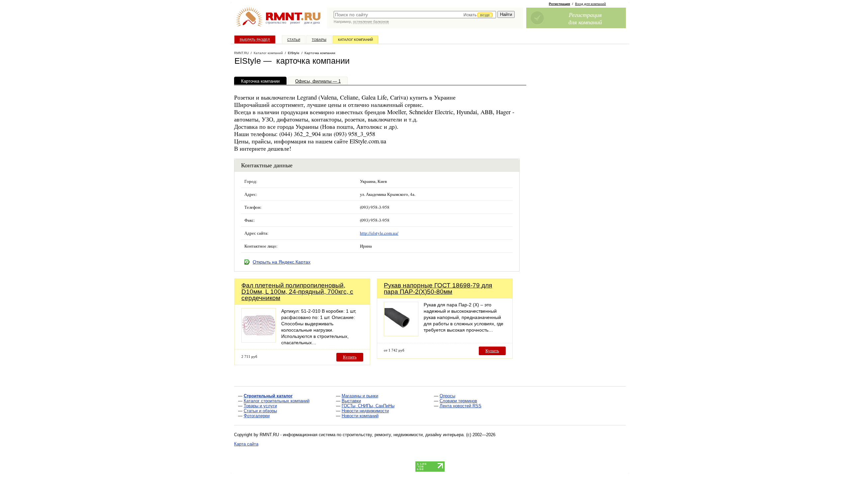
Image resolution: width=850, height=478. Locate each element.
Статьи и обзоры (260, 410)
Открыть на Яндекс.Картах (281, 262)
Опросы (447, 395)
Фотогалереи (257, 415)
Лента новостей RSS (460, 405)
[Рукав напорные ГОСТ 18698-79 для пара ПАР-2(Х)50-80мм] (401, 334)
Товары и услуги (260, 405)
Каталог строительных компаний (276, 400)
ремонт (295, 22)
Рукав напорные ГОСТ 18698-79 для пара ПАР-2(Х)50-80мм (438, 288)
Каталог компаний (355, 39)
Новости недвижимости (365, 410)
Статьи (293, 39)
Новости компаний (360, 415)
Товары (319, 39)
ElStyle (293, 53)
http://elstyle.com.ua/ (379, 233)
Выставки (351, 400)
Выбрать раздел (255, 39)
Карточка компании (260, 81)
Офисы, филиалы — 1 (318, 81)
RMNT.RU (241, 53)
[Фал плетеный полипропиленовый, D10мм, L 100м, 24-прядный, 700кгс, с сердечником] (259, 340)
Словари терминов (458, 400)
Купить (350, 357)
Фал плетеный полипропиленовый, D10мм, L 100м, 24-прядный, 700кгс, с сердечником (297, 291)
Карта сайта (246, 443)
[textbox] (415, 14)
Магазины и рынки (360, 395)
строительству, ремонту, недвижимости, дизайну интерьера (403, 434)
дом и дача (312, 22)
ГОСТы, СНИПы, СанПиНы (368, 405)
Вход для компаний (590, 4)
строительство (276, 22)
